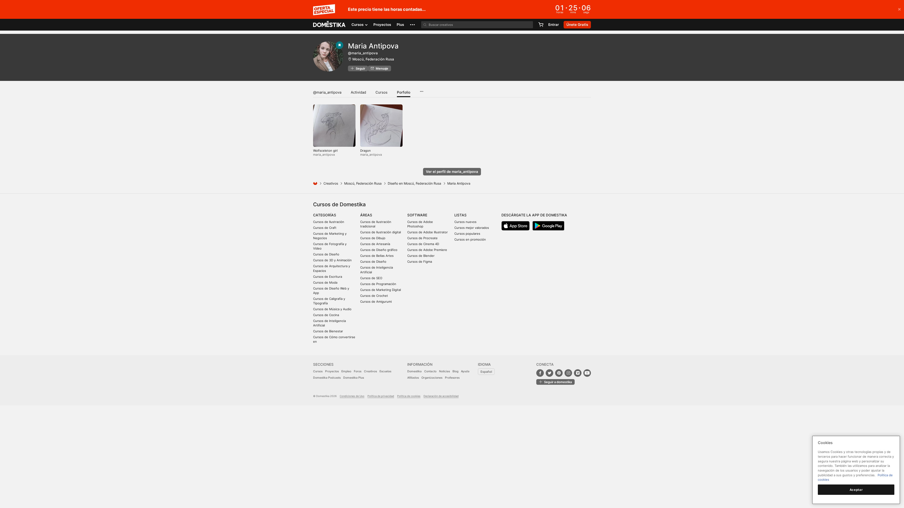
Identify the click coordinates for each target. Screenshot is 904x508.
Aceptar (856, 490)
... (421, 90)
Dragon (365, 150)
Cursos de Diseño (326, 254)
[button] (412, 25)
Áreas (366, 215)
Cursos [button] (357, 24)
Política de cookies (408, 396)
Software (417, 215)
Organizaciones (431, 377)
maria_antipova (324, 154)
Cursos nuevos (465, 222)
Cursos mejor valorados (471, 228)
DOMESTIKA (329, 25)
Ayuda (465, 371)
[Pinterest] (559, 373)
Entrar (553, 24)
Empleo (346, 371)
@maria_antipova (327, 92)
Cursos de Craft (324, 228)
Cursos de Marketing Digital (380, 290)
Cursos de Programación (378, 284)
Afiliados (413, 377)
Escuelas (385, 371)
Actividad (358, 92)
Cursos (381, 92)
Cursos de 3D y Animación (332, 260)
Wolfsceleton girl (325, 150)
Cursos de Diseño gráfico (378, 250)
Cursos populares (467, 233)
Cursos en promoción (470, 239)
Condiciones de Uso (352, 396)
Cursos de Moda (325, 282)
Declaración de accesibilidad (441, 396)
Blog (455, 371)
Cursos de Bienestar (328, 331)
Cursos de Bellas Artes (377, 256)
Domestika (414, 371)
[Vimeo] (577, 373)
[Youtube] (587, 373)
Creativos (330, 183)
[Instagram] (568, 373)
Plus (400, 24)
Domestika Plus (353, 377)
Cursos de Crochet (374, 296)
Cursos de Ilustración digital (380, 232)
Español (486, 371)
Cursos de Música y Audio (332, 309)
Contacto (430, 371)
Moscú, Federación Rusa (373, 59)
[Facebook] (540, 373)
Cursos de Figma (419, 261)
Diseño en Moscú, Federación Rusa (414, 183)
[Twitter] (549, 373)
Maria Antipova (373, 46)
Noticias (444, 371)
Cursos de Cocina (326, 315)
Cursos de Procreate (422, 238)
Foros (357, 371)
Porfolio (403, 92)
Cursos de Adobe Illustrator (427, 232)
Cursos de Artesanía (375, 244)
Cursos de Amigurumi (376, 301)
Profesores (452, 377)
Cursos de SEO (371, 278)
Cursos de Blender (421, 256)
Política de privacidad (380, 396)
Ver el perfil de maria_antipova (452, 171)
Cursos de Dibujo (372, 238)
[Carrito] (541, 25)
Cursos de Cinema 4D (423, 244)
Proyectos (382, 24)
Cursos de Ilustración (328, 222)
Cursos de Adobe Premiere (427, 250)
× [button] (899, 9)
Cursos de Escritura (327, 276)
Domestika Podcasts (327, 377)
